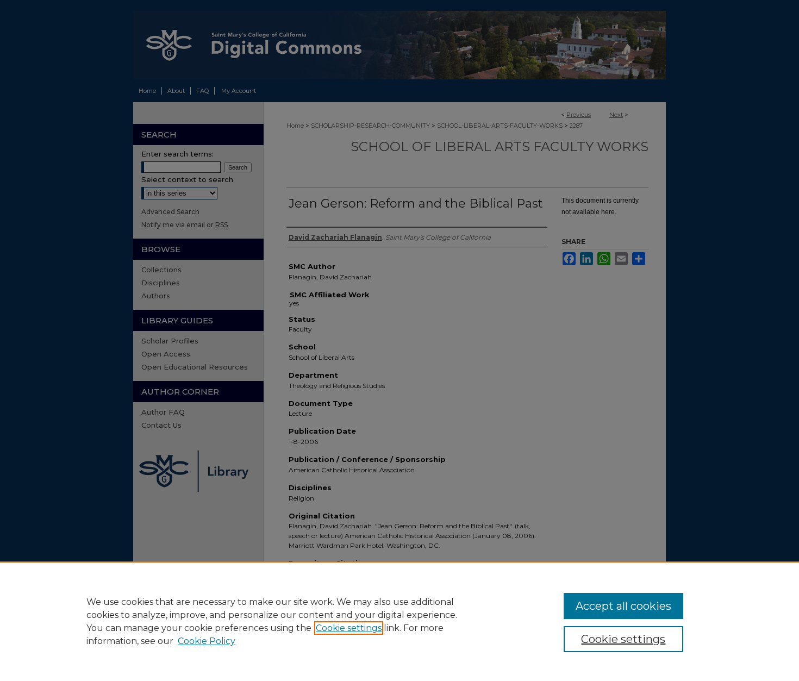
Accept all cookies (623, 606)
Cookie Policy (206, 641)
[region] (399, 621)
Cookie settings (349, 628)
